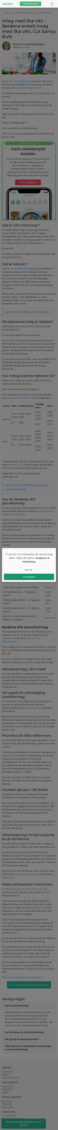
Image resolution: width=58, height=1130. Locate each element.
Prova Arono (30, 4)
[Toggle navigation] (52, 4)
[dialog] (29, 565)
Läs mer (28, 570)
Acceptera (29, 576)
